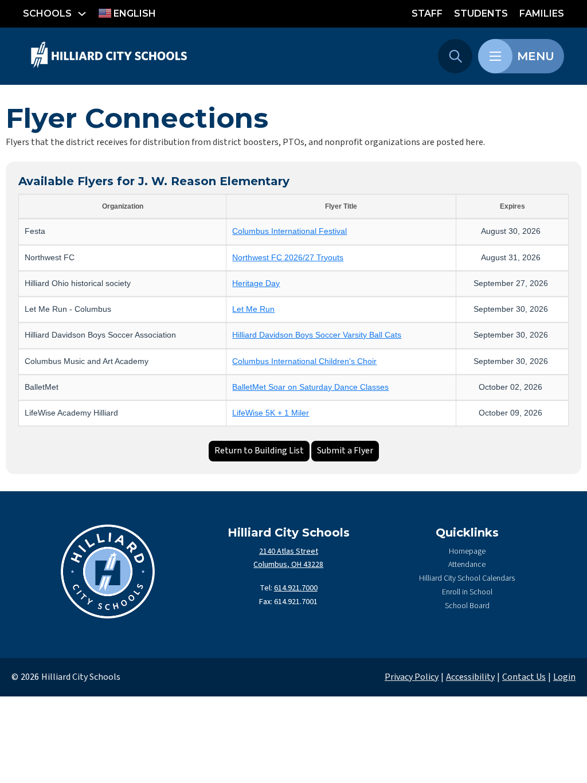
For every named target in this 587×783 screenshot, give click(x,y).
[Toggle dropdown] (82, 13)
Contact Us (524, 677)
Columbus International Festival (289, 231)
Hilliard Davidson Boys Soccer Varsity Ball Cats (316, 335)
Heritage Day (256, 283)
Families (541, 13)
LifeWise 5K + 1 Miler (270, 413)
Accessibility (470, 677)
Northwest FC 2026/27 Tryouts (287, 257)
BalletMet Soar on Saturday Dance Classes (310, 387)
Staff (427, 13)
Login (564, 677)
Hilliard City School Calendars (467, 578)
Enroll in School (467, 592)
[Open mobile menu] (495, 56)
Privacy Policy (412, 677)
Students (481, 13)
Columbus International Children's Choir (304, 361)
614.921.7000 (296, 588)
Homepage (467, 551)
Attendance (467, 564)
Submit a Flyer (345, 450)
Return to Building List (259, 450)
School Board (467, 606)
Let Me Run (253, 309)
